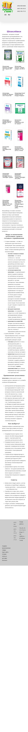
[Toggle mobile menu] (25, 19)
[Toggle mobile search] (22, 19)
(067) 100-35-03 (21, 8)
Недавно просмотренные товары (5, 548)
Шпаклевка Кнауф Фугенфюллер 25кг (7, 148)
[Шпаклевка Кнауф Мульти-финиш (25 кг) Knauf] (8, 107)
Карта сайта (5, 552)
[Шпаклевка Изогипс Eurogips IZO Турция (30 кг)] (8, 53)
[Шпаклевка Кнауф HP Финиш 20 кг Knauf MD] (8, 80)
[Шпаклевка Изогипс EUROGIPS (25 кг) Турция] (20, 107)
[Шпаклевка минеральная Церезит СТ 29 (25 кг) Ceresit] (20, 134)
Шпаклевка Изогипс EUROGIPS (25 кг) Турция (19, 121)
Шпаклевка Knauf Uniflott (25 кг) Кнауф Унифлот (20, 94)
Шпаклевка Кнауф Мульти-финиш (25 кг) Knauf (7, 121)
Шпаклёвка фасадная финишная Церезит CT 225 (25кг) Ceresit (7, 203)
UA (5, 15)
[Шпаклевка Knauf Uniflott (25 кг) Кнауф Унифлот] (20, 80)
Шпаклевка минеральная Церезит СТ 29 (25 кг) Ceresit (19, 148)
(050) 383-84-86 (21, 6)
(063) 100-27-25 (21, 11)
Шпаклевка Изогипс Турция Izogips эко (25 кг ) (20, 68)
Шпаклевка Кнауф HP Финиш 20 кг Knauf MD (8, 94)
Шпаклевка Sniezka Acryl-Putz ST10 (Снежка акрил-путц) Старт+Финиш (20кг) (19, 204)
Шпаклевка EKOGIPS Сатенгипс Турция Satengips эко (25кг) (20, 176)
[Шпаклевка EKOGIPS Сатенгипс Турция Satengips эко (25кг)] (20, 160)
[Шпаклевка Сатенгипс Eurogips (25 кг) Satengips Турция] (8, 160)
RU (9, 15)
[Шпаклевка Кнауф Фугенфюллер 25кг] (8, 134)
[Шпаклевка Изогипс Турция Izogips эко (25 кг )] (20, 53)
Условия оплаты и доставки (4, 556)
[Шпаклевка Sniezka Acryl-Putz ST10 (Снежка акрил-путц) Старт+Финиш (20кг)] (20, 187)
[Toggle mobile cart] (20, 19)
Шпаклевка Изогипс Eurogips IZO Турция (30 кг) (8, 68)
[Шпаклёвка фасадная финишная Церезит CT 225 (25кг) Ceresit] (8, 187)
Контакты (4, 560)
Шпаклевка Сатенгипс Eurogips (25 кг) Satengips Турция (8, 175)
